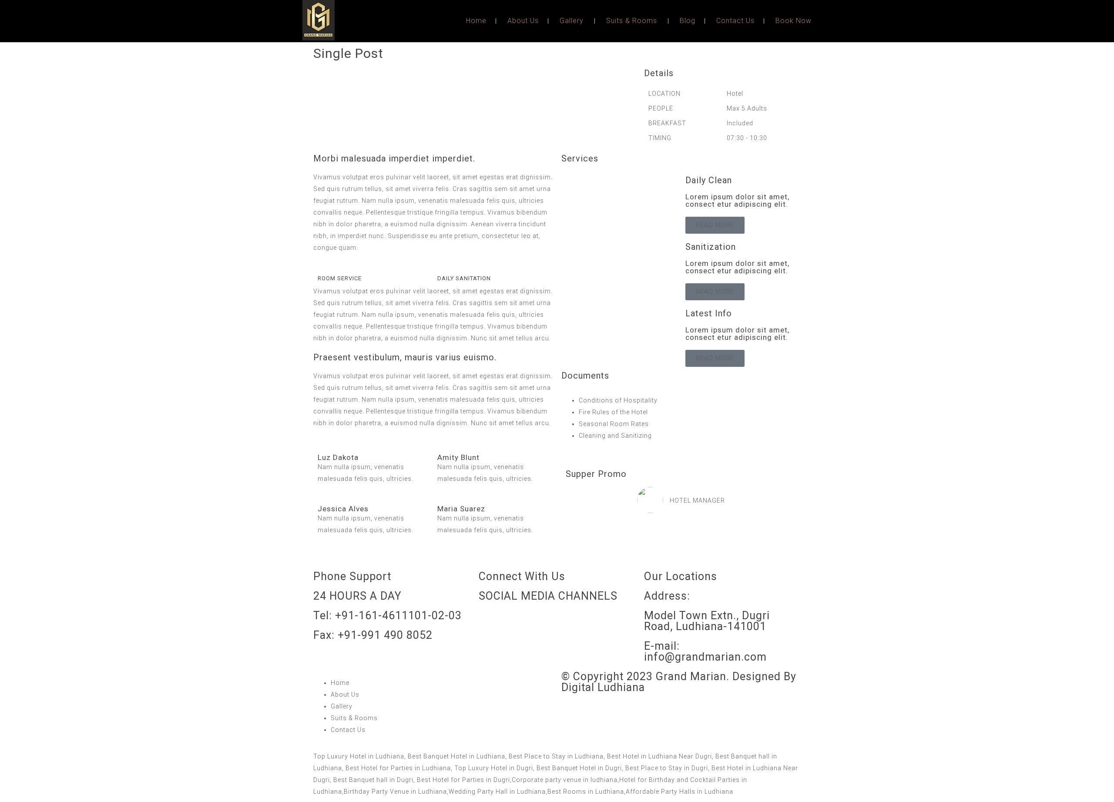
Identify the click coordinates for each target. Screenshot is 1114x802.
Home (476, 21)
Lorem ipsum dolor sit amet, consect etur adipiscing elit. (737, 200)
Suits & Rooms (631, 21)
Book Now (793, 21)
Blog (687, 21)
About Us (523, 21)
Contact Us (735, 21)
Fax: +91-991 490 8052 (373, 635)
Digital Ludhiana (603, 687)
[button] (322, 72)
